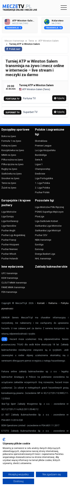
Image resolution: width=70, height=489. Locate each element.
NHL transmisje (43, 258)
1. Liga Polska (42, 182)
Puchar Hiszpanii (10, 244)
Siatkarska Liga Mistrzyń (48, 230)
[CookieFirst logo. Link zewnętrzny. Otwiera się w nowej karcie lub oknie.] (4, 439)
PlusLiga (39, 216)
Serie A (38, 159)
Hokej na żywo (9, 145)
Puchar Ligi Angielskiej (13, 235)
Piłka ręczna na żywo (12, 164)
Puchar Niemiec (9, 249)
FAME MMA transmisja (13, 287)
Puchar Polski (42, 192)
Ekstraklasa (41, 140)
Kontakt (41, 303)
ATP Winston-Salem (32, 89)
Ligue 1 (39, 164)
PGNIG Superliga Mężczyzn (49, 211)
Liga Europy (7, 216)
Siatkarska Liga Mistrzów (48, 225)
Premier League (43, 145)
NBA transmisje (43, 239)
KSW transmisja (9, 277)
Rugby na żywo (9, 168)
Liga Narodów (8, 225)
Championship (42, 168)
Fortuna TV (29, 98)
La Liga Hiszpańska (45, 150)
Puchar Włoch (8, 253)
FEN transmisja (9, 291)
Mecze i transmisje (14, 40)
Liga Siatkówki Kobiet (46, 221)
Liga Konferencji (9, 221)
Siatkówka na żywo (11, 173)
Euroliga (39, 244)
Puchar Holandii (9, 258)
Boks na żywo (8, 136)
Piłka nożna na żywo (12, 159)
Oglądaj (60, 98)
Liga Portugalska (44, 178)
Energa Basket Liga (45, 253)
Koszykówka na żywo (12, 150)
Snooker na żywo (10, 178)
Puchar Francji (8, 239)
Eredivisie (40, 173)
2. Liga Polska (42, 187)
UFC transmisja (9, 273)
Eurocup (39, 249)
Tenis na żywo (8, 182)
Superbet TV (30, 112)
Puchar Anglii (8, 230)
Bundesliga (41, 154)
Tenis (46, 89)
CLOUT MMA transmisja (14, 282)
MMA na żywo (8, 154)
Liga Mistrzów (8, 211)
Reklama (52, 303)
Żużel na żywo (8, 187)
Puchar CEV (41, 235)
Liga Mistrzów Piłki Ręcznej (49, 207)
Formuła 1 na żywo (11, 140)
